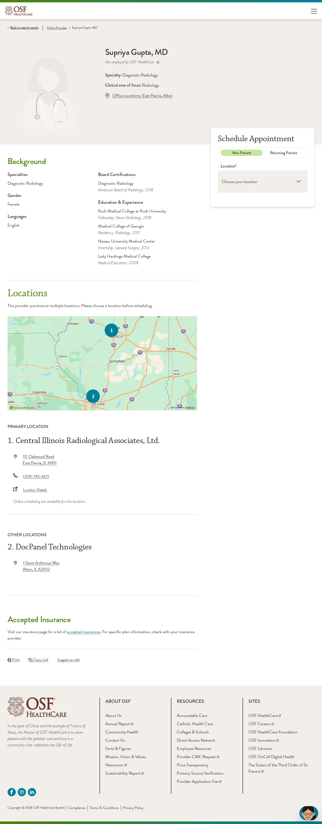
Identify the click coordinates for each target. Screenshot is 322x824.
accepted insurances (83, 631)
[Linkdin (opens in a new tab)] (32, 792)
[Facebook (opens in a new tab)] (12, 792)
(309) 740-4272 (36, 476)
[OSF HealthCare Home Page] (19, 11)
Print (15, 660)
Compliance (77, 808)
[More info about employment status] (158, 62)
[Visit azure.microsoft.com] (22, 407)
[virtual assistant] (308, 813)
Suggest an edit (68, 660)
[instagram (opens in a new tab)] (22, 792)
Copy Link (40, 660)
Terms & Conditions (104, 808)
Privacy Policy (133, 808)
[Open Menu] (314, 11)
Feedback (190, 407)
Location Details (35, 490)
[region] (102, 363)
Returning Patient (283, 152)
